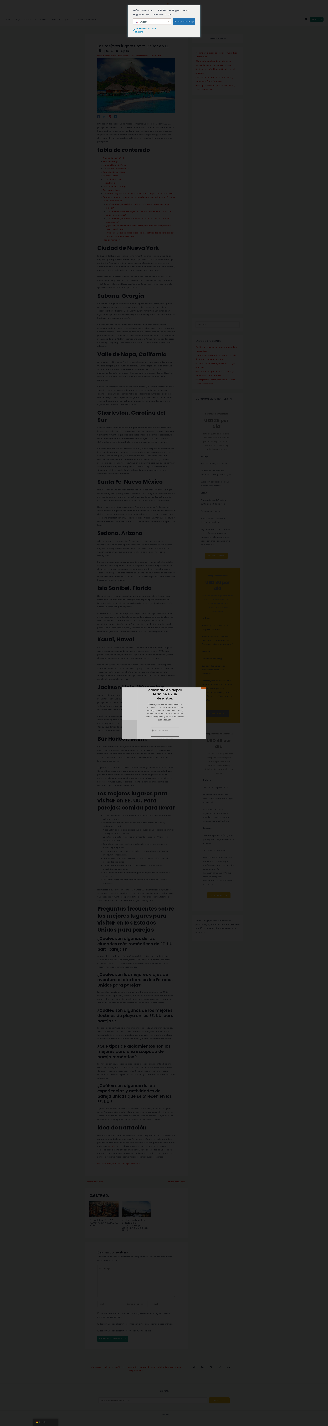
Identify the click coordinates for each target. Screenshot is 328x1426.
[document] (164, 713)
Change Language (183, 21)
